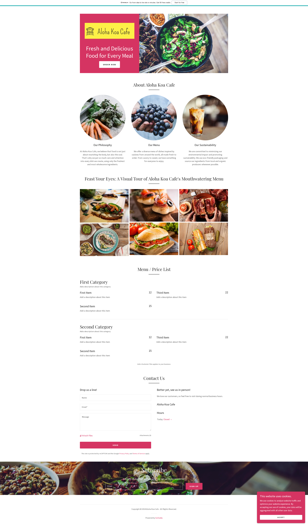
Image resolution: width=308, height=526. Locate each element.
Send (115, 445)
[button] (81, 435)
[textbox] (115, 398)
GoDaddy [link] (159, 518)
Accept (281, 517)
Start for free (179, 2)
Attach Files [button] (87, 435)
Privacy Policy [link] (124, 453)
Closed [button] (166, 419)
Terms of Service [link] (139, 453)
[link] (109, 30)
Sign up (194, 486)
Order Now (109, 64)
